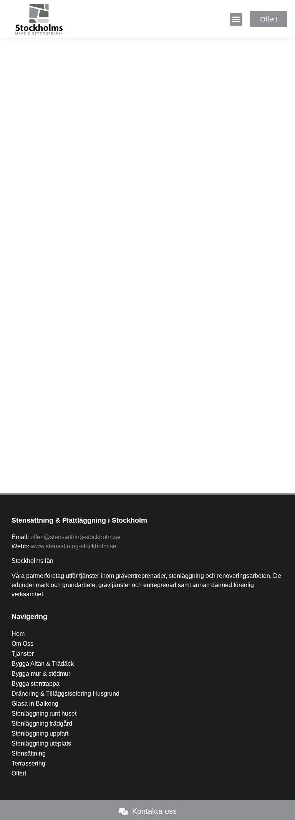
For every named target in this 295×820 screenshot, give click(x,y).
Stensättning (29, 753)
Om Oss (22, 643)
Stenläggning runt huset (44, 713)
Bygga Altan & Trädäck (43, 663)
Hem (18, 633)
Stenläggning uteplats (41, 743)
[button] (236, 19)
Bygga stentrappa (36, 683)
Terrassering (28, 763)
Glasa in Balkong (35, 703)
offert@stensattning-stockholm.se (75, 537)
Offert (19, 773)
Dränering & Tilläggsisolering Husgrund (65, 693)
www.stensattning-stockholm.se (73, 546)
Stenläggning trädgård (42, 723)
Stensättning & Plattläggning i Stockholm (79, 520)
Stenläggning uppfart (40, 733)
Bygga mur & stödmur (41, 673)
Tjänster (23, 653)
